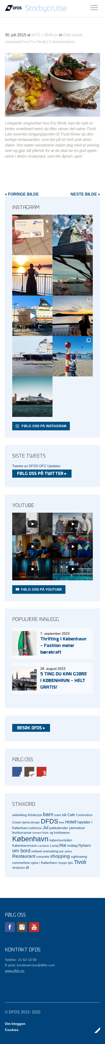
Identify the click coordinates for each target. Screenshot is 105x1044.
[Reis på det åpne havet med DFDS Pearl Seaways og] (32, 396)
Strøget (62, 862)
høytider (83, 822)
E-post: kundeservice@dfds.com (30, 965)
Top (95, 1030)
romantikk (42, 856)
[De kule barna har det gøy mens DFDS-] (72, 356)
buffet (57, 815)
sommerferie (21, 863)
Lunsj (54, 845)
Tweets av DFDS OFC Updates (36, 466)
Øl (27, 868)
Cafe (71, 815)
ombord (36, 851)
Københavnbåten (60, 840)
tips (70, 863)
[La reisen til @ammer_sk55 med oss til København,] (32, 235)
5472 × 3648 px (44, 35)
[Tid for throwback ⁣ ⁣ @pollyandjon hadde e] (72, 316)
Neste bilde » (85, 194)
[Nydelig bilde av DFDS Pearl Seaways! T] (72, 275)
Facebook (17, 772)
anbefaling (19, 815)
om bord (21, 850)
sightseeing (79, 856)
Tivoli (80, 862)
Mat (62, 845)
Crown (16, 822)
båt (64, 815)
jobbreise (35, 828)
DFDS (49, 821)
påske (68, 851)
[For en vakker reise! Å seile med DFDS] (32, 316)
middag (72, 845)
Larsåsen (43, 845)
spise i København (44, 863)
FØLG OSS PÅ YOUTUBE (41, 589)
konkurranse (22, 832)
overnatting (50, 851)
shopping (60, 856)
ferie (61, 822)
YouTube (41, 772)
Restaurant (23, 856)
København (30, 839)
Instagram (29, 772)
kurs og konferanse (56, 832)
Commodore (84, 815)
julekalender (58, 828)
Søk (94, 7)
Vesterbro (18, 867)
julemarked (76, 828)
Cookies (12, 1030)
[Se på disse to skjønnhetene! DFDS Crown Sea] (32, 356)
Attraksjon (35, 815)
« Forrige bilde (22, 194)
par (61, 851)
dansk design (31, 822)
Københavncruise (24, 845)
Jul (45, 827)
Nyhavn (84, 845)
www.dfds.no (14, 971)
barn (48, 814)
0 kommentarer (62, 42)
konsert (37, 832)
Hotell (70, 822)
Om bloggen (15, 1024)
